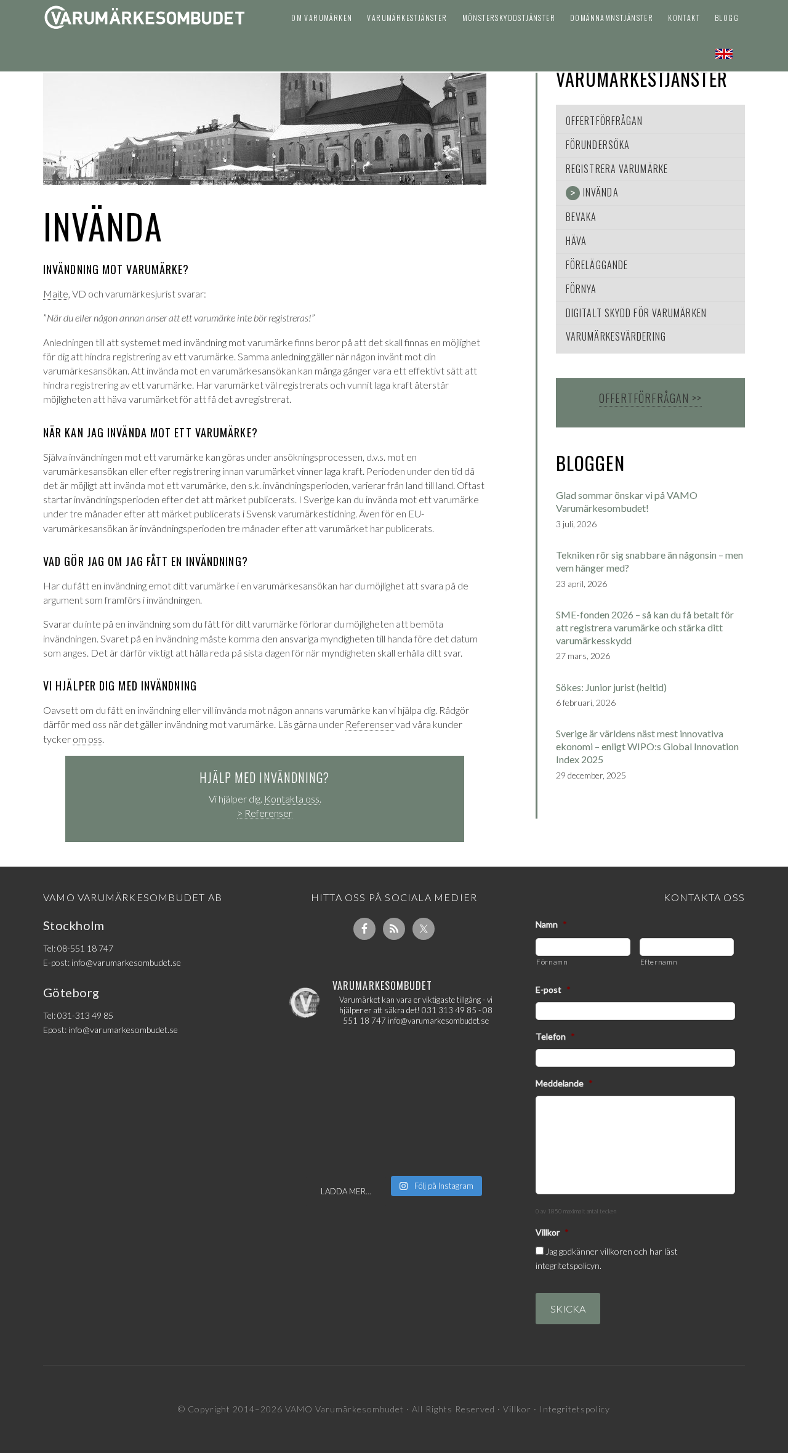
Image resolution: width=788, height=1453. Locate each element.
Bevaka (581, 216)
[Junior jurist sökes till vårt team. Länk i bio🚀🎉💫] (466, 1060)
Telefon (555, 1036)
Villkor (552, 1232)
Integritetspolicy (574, 1409)
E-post (553, 989)
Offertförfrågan (604, 120)
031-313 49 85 (85, 1015)
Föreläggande (597, 264)
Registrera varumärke (617, 168)
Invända (601, 192)
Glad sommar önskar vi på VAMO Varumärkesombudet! (627, 501)
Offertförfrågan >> (650, 398)
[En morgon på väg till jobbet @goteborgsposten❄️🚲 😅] (394, 1103)
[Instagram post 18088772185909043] (466, 1103)
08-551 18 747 (85, 948)
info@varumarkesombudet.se (126, 962)
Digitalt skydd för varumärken (636, 313)
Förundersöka (598, 144)
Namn (551, 924)
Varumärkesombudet (144, 21)
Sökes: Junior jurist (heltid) (611, 687)
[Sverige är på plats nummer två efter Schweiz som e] (322, 1103)
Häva (576, 240)
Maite (55, 293)
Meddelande (564, 1083)
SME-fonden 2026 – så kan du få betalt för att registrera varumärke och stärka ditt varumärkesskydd (645, 627)
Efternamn (659, 962)
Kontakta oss (292, 798)
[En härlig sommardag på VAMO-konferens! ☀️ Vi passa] (322, 1060)
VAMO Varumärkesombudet (344, 1409)
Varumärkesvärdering (616, 336)
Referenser (370, 724)
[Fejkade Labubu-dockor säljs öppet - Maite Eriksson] (394, 1146)
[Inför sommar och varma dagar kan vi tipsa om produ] (466, 1146)
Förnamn (552, 962)
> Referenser (264, 813)
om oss (87, 739)
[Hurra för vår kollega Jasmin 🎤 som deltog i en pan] (394, 1060)
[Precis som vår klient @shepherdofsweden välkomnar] (322, 1146)
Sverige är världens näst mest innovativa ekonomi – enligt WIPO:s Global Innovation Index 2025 (647, 746)
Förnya (581, 288)
